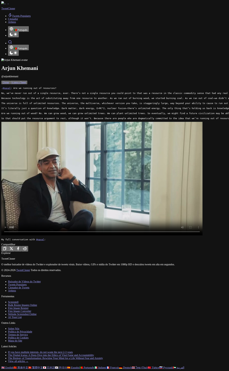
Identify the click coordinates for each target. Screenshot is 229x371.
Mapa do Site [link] (15, 340)
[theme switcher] (13, 34)
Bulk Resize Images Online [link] (22, 305)
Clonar (6, 82)
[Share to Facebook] (18, 249)
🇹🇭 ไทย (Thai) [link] (140, 367)
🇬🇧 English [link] (7, 367)
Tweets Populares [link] (17, 284)
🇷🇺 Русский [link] (166, 367)
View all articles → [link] (18, 361)
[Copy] (4, 249)
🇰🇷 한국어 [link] (61, 367)
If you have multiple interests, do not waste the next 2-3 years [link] (40, 352)
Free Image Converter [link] (19, 311)
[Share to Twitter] (11, 249)
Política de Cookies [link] (18, 337)
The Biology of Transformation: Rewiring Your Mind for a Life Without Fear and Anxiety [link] (55, 358)
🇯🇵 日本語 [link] (49, 367)
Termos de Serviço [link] (18, 334)
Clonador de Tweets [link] (18, 287)
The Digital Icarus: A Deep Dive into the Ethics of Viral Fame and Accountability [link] (51, 355)
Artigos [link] (12, 21)
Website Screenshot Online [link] (22, 314)
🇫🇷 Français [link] (112, 367)
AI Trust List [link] (15, 317)
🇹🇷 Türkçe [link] (153, 367)
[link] (19, 15)
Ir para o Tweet (19, 82)
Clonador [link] (13, 18)
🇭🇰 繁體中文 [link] (35, 367)
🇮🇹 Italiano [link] (100, 367)
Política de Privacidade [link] (20, 331)
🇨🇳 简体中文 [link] (20, 367)
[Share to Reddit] (24, 249)
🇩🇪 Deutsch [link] (125, 367)
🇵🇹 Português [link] (87, 367)
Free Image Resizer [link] (18, 308)
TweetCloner (23, 270)
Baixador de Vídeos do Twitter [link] (24, 281)
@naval (7, 88)
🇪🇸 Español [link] (73, 367)
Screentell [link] (13, 302)
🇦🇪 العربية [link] (178, 367)
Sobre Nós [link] (13, 328)
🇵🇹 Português (20, 30)
